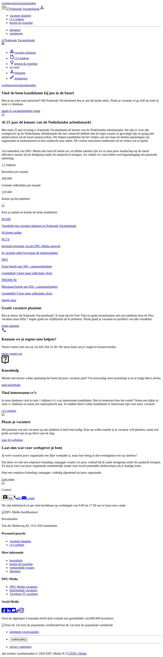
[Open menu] (4, 9)
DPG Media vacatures (23, 586)
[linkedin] (8, 611)
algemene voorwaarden (24, 632)
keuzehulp (16, 560)
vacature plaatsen (25, 52)
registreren (20, 78)
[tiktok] (17, 611)
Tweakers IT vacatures (24, 594)
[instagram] (21, 611)
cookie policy (18, 639)
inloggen (19, 73)
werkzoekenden (26, 3)
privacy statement (20, 646)
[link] (12, 111)
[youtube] (13, 611)
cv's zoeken (21, 58)
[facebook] (4, 611)
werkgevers (9, 3)
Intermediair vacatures (23, 590)
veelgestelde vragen (22, 567)
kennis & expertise (26, 63)
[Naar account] (42, 9)
